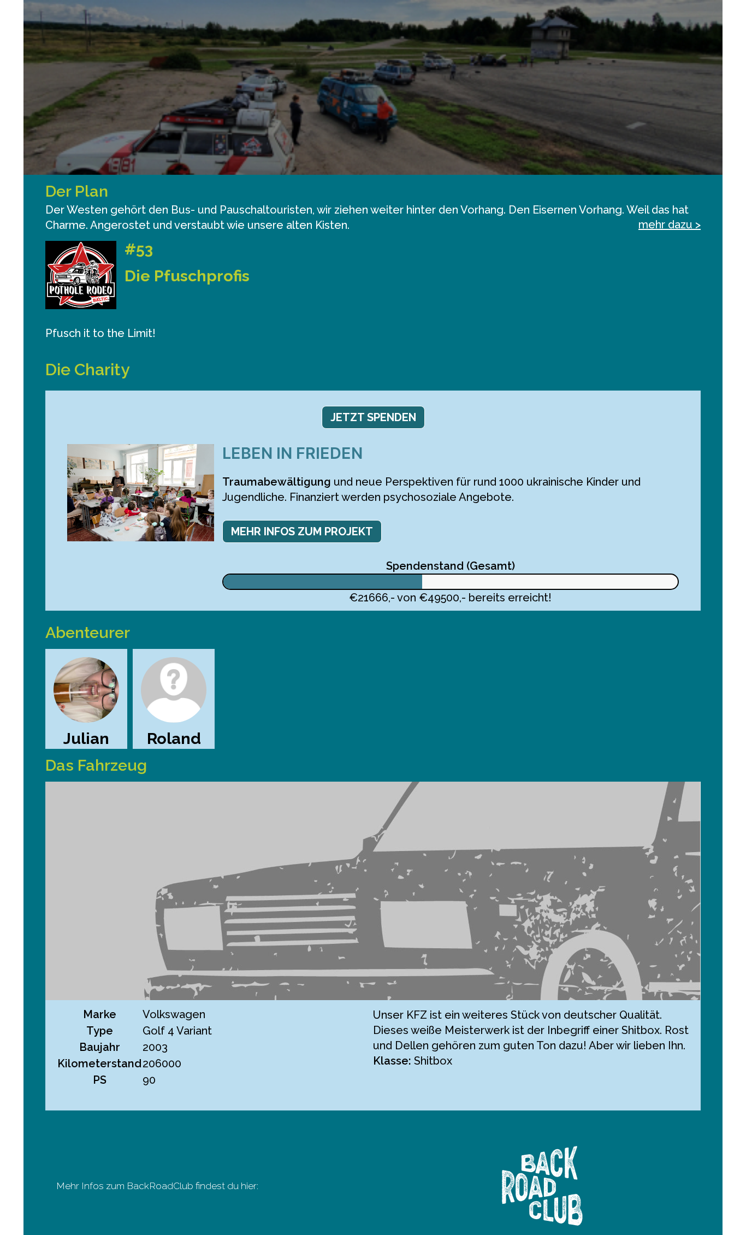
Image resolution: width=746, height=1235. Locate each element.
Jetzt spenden (373, 417)
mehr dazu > (669, 224)
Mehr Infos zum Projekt (302, 531)
